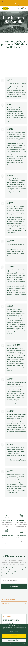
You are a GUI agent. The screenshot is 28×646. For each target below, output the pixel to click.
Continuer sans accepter (14, 625)
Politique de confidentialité (19, 643)
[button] (25, 8)
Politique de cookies (7, 643)
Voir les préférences (14, 640)
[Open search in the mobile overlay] (19, 8)
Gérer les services (13, 631)
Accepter (14, 636)
